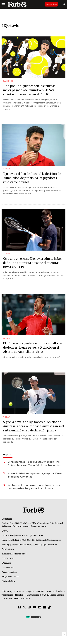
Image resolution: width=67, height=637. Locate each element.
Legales (30, 591)
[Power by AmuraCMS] (33, 616)
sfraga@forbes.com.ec (47, 545)
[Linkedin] (39, 607)
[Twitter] (24, 607)
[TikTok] (49, 607)
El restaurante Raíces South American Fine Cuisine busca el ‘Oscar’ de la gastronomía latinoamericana (34, 463)
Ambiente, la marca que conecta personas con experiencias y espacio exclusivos (34, 487)
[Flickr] (44, 607)
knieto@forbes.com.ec (51, 540)
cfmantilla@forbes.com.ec (32, 536)
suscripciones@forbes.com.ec (14, 554)
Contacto (51, 591)
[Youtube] (34, 607)
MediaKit (40, 591)
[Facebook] (19, 607)
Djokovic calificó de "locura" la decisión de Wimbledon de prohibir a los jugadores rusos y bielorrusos (32, 178)
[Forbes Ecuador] (17, 4)
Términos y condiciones (13, 591)
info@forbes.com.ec (38, 526)
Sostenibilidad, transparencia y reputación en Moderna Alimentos (35, 475)
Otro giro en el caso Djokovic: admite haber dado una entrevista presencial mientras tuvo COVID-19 (32, 263)
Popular (7, 454)
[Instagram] (29, 607)
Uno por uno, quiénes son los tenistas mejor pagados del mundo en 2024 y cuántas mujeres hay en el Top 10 (29, 90)
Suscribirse (51, 4)
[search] (64, 4)
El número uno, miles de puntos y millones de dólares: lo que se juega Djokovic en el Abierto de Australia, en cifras (33, 347)
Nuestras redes (32, 595)
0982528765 (8, 568)
